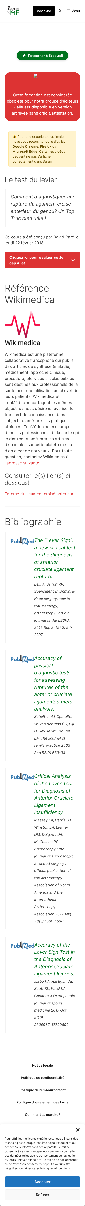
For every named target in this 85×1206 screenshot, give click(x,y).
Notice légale (42, 1065)
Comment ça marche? (42, 1114)
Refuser (42, 1195)
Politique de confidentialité (42, 1078)
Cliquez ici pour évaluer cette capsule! (36, 260)
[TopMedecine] (14, 11)
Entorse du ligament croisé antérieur (39, 493)
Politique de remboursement (43, 1090)
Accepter (42, 1182)
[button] (78, 1129)
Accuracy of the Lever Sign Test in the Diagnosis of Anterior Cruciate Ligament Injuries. (54, 959)
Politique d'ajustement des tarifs (42, 1102)
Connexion (44, 11)
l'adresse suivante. (22, 463)
